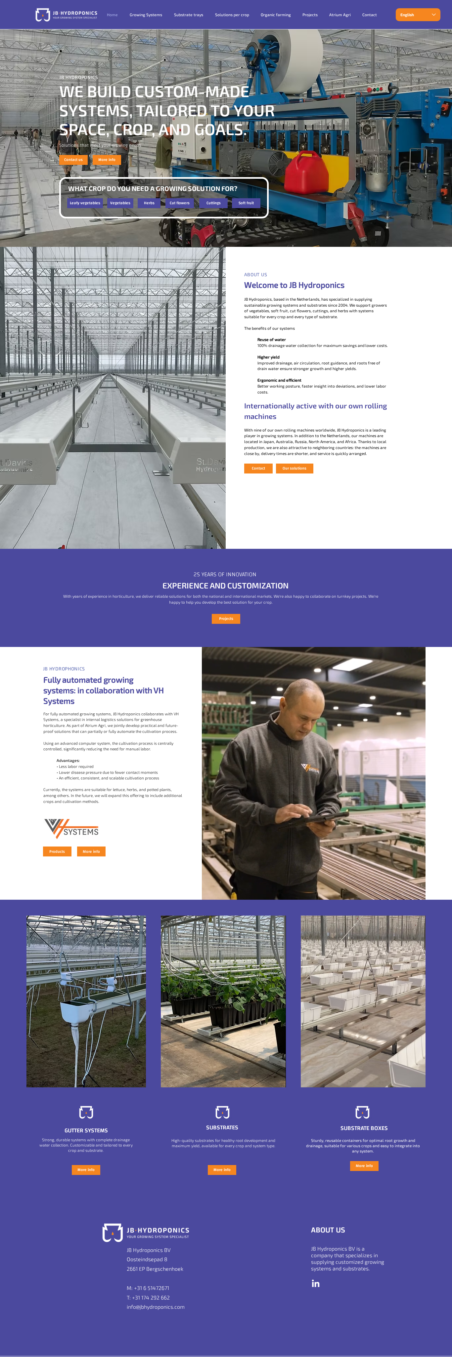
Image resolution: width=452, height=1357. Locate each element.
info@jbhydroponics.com (156, 1306)
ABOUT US (255, 274)
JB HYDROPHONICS (64, 668)
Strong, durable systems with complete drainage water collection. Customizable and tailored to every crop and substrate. (86, 1144)
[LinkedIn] (315, 1284)
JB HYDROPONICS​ (78, 77)
